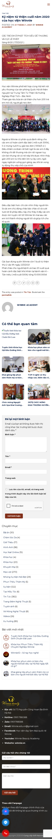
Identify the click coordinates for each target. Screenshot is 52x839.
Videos (6, 616)
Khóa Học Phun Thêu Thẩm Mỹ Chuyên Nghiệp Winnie (27, 645)
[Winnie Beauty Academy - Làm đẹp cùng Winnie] (14, 4)
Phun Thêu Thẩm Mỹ (14, 582)
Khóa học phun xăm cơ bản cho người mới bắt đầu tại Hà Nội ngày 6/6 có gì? (29, 663)
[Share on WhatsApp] (14, 283)
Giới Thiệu (8, 542)
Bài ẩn (6, 532)
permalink (6, 295)
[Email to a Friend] (28, 283)
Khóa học (8, 557)
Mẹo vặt (7, 572)
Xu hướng (8, 621)
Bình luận (10, 434)
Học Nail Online (11, 552)
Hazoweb (41, 835)
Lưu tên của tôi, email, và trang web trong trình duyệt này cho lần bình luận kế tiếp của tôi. (25, 493)
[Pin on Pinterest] (33, 283)
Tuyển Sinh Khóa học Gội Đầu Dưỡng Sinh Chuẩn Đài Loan (30, 637)
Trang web (10, 478)
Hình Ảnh (8, 547)
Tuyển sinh (9, 606)
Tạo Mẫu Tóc (9, 591)
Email (8, 467)
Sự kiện (7, 587)
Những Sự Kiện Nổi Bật (14, 577)
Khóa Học (8, 562)
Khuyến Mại (9, 567)
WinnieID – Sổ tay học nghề (25, 653)
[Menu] (48, 4)
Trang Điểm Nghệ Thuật (15, 601)
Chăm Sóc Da (10, 537)
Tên (7, 456)
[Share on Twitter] (24, 283)
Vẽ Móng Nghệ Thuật (14, 611)
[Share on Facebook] (19, 283)
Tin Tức (5, 13)
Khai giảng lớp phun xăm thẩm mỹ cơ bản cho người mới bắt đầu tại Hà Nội (30, 673)
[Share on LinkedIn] (37, 283)
